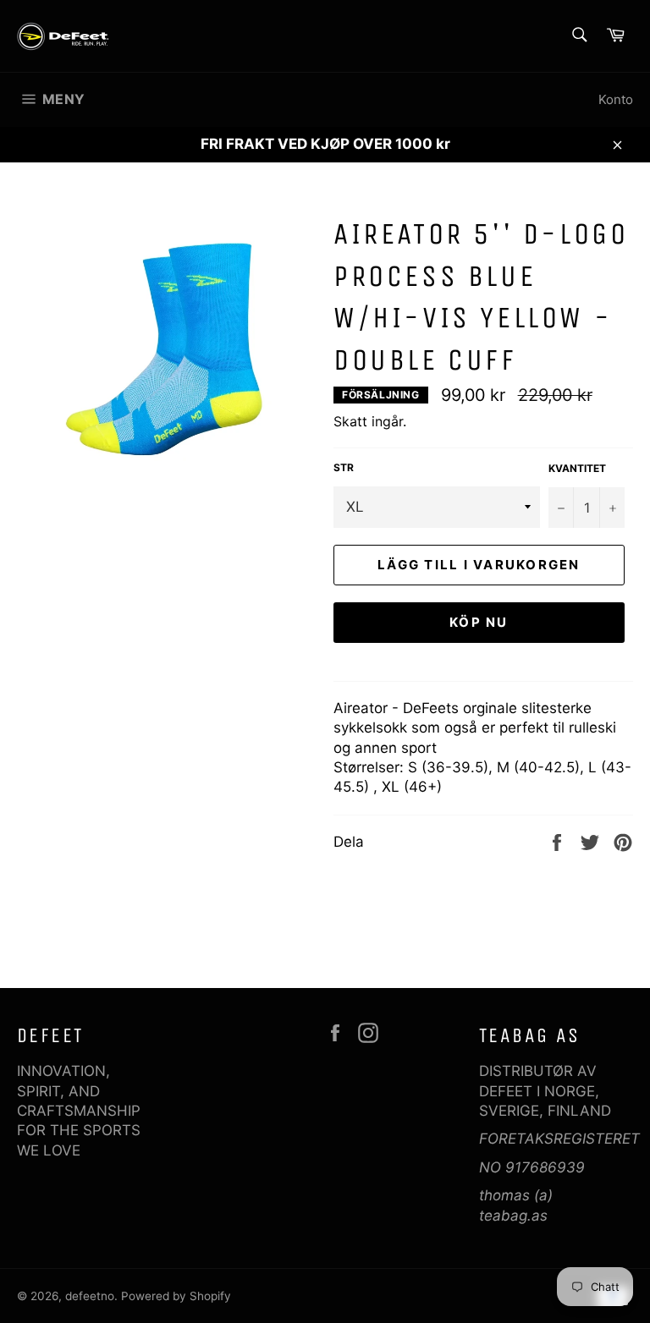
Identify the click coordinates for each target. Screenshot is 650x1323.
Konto (615, 99)
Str (343, 467)
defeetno (89, 1296)
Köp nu (479, 622)
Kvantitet (577, 468)
